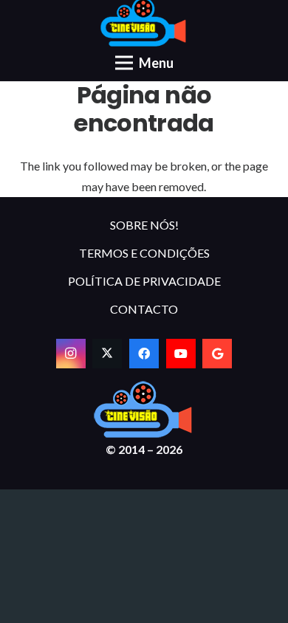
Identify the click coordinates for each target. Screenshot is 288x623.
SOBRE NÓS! (144, 225)
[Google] (217, 353)
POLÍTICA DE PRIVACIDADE (144, 281)
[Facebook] (144, 353)
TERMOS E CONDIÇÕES (144, 253)
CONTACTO (144, 309)
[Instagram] (71, 353)
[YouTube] (181, 353)
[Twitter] (107, 353)
